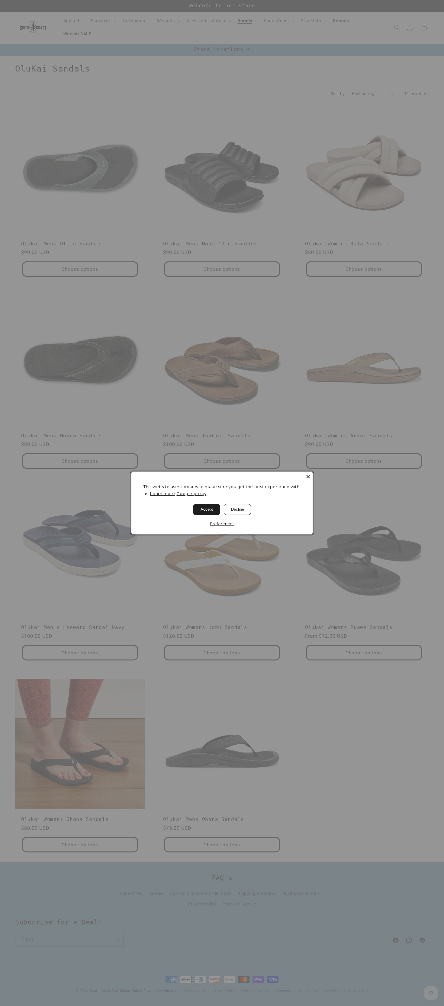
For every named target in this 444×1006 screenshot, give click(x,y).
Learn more (162, 493)
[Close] (308, 477)
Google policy (191, 493)
